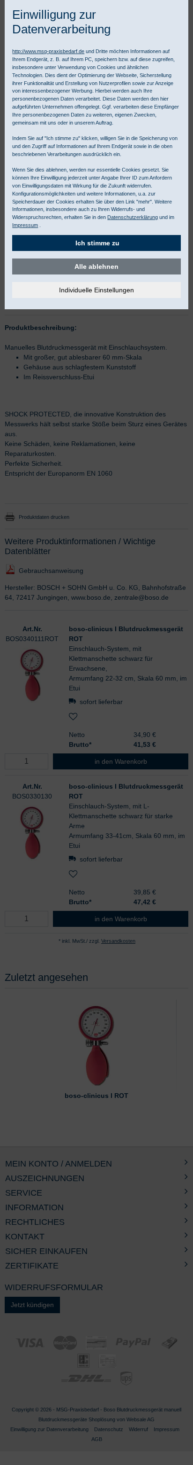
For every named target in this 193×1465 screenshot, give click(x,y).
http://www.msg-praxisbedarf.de (48, 51)
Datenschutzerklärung (132, 217)
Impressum (25, 225)
